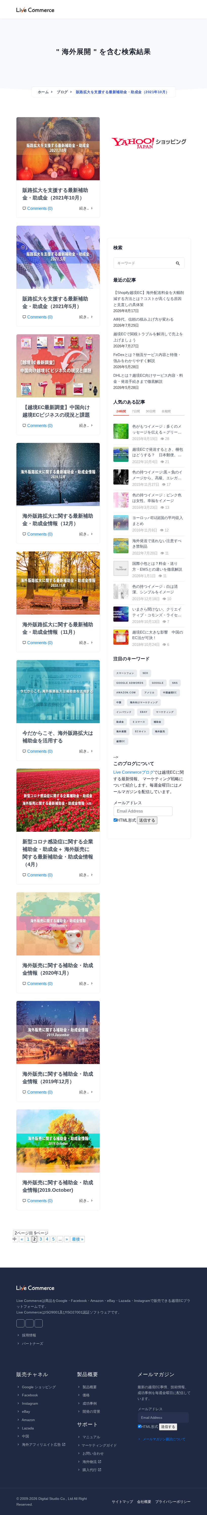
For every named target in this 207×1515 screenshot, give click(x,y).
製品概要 (89, 1387)
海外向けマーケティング (144, 702)
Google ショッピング (38, 1387)
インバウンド (124, 712)
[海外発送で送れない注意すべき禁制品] (121, 545)
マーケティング (165, 712)
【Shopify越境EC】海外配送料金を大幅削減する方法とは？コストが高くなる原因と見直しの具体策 (148, 298)
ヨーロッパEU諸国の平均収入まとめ (157, 521)
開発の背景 (91, 1411)
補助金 (157, 722)
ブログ (62, 92)
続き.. (84, 208)
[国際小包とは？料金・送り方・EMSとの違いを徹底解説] (121, 568)
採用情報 (28, 1335)
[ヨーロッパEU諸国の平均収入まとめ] (121, 522)
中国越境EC (170, 692)
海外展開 (121, 731)
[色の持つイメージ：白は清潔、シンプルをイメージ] (121, 591)
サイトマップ (122, 1502)
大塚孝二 (32, 125)
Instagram (29, 1403)
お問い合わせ (93, 1453)
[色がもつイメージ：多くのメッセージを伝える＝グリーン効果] (121, 431)
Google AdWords (129, 683)
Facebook (29, 1395)
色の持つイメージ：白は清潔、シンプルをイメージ (155, 589)
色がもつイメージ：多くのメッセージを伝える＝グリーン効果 (157, 429)
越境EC (120, 741)
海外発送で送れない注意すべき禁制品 (157, 544)
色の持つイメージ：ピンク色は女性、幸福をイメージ (157, 498)
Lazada (27, 1428)
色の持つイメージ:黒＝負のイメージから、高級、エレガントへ (157, 475)
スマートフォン (125, 673)
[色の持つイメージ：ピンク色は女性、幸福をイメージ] (121, 500)
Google (158, 683)
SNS (175, 683)
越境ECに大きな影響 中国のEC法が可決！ (157, 635)
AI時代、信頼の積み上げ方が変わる (143, 319)
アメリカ (149, 692)
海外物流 (90, 1462)
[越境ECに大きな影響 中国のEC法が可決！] (121, 637)
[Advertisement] (149, 200)
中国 (118, 702)
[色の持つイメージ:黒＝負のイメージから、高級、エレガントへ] (121, 477)
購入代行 (90, 1470)
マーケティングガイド (99, 1445)
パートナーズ (32, 1344)
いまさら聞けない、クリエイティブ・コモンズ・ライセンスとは (157, 612)
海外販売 (160, 731)
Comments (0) (40, 208)
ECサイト (140, 731)
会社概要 (144, 1502)
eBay (143, 712)
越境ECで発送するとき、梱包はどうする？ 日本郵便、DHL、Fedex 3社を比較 (157, 452)
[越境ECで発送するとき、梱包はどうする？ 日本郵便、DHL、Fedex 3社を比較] (121, 454)
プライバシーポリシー (173, 1502)
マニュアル (91, 1437)
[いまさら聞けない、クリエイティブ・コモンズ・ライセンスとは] (121, 614)
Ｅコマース (139, 722)
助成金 (120, 722)
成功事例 (89, 1403)
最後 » (77, 1239)
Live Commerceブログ (133, 772)
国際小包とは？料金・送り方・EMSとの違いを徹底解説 (157, 566)
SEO (145, 673)
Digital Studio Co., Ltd (55, 1499)
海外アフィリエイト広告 (41, 1445)
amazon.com (126, 692)
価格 (86, 1395)
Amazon (28, 1420)
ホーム (43, 92)
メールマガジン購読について (164, 1439)
